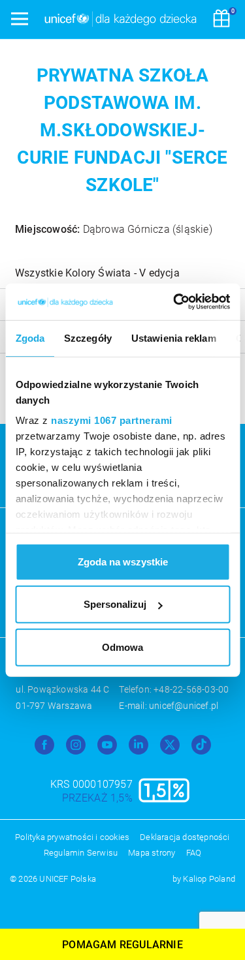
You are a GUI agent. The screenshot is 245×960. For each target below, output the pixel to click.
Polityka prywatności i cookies (72, 837)
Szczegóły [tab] (88, 337)
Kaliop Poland (209, 879)
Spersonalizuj (115, 604)
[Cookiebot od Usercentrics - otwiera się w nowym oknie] (174, 301)
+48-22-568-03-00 (191, 689)
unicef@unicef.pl (183, 705)
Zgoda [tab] (29, 337)
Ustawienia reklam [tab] (173, 337)
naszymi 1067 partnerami (111, 420)
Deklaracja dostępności (184, 837)
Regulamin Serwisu (81, 853)
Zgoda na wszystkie (123, 561)
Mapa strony (151, 853)
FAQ (194, 853)
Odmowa (122, 646)
